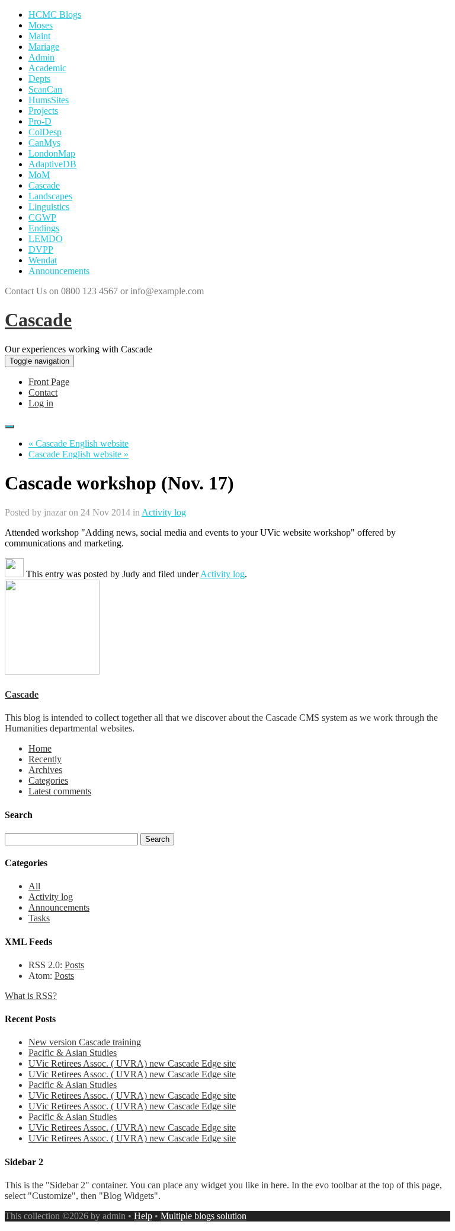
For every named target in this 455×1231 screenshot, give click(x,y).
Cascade (44, 185)
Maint (39, 36)
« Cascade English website (78, 443)
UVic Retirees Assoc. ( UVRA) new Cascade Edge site (132, 1063)
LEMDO (45, 239)
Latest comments (59, 791)
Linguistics (48, 207)
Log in (40, 403)
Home (40, 748)
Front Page (48, 382)
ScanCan (45, 89)
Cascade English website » (78, 454)
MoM (39, 175)
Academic (47, 68)
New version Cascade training (84, 1042)
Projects (43, 111)
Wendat (42, 260)
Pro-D (40, 121)
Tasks (39, 918)
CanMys (44, 143)
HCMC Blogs (54, 14)
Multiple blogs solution (203, 1216)
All (34, 886)
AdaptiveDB (52, 164)
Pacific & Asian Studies (72, 1053)
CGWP (42, 217)
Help (143, 1216)
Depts (39, 79)
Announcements (58, 271)
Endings (43, 228)
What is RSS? (31, 996)
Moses (40, 25)
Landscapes (50, 196)
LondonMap (51, 153)
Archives (45, 770)
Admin (41, 57)
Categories (48, 780)
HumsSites (48, 100)
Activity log (164, 512)
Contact (42, 392)
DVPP (40, 249)
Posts (74, 965)
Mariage (43, 47)
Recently (45, 759)
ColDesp (45, 132)
